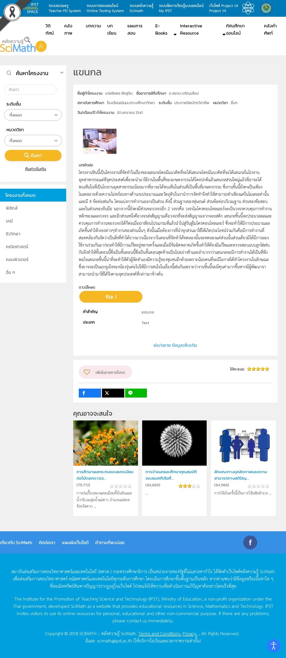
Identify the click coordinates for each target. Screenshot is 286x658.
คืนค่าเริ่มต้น (35, 169)
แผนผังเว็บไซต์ (75, 542)
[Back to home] (17, 44)
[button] (41, 46)
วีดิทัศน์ (50, 29)
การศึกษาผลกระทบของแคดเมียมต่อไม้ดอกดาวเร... (105, 474)
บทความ (93, 25)
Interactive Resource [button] (191, 29)
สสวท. (250, 8)
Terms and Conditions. (160, 633)
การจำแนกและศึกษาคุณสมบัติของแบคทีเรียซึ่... (171, 474)
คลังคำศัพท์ (270, 29)
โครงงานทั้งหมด (20, 195)
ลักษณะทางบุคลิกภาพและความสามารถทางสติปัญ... (240, 474)
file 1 (111, 297)
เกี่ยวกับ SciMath (16, 542)
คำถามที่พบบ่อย (110, 542)
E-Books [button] (161, 29)
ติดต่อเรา (47, 542)
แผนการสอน (134, 29)
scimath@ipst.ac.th (114, 640)
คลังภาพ (68, 29)
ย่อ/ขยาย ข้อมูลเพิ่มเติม (175, 345)
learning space (31, 8)
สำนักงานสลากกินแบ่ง (268, 8)
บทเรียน (111, 29)
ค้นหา (36, 155)
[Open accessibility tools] (273, 645)
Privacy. (190, 633)
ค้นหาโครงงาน (32, 73)
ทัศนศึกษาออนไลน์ (235, 29)
